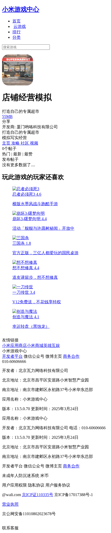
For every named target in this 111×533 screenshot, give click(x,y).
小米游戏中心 (20, 9)
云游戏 (19, 26)
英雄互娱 (51, 345)
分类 (16, 37)
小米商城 (35, 345)
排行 (16, 32)
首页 (16, 21)
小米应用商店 (14, 345)
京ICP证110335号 (37, 494)
